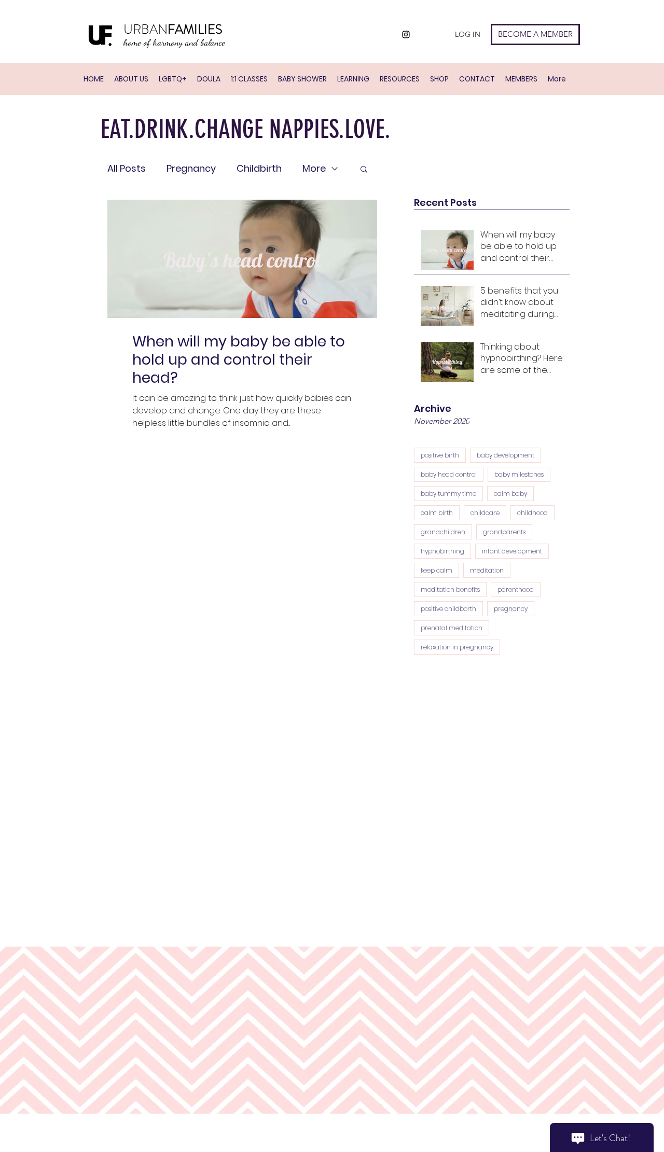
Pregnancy (191, 168)
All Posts (126, 168)
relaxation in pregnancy (457, 647)
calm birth (437, 512)
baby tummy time (448, 493)
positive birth (440, 455)
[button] (364, 169)
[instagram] (406, 34)
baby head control (449, 474)
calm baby (510, 493)
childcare (485, 512)
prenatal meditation (451, 627)
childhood (532, 512)
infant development (512, 551)
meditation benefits (450, 589)
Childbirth (259, 168)
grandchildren (443, 532)
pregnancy (511, 608)
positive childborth (448, 608)
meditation (487, 570)
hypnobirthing (442, 551)
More (314, 168)
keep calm (436, 570)
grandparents (504, 532)
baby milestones (519, 474)
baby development (505, 455)
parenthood (515, 589)
